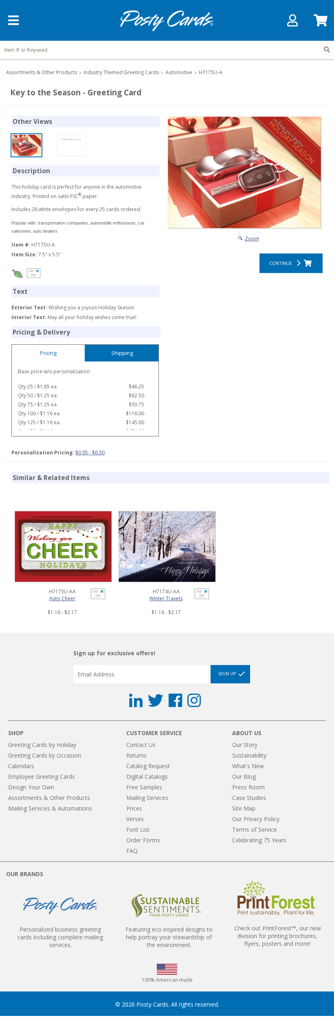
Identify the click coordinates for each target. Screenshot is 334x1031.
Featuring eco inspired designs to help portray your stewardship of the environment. (169, 937)
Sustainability (249, 755)
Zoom (252, 238)
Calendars (21, 766)
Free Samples (144, 787)
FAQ (132, 851)
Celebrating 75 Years (259, 840)
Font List (137, 829)
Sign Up (227, 674)
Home (167, 21)
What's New (248, 766)
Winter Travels (165, 598)
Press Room (248, 787)
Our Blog (244, 776)
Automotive (178, 72)
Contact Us (141, 745)
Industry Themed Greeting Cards (121, 72)
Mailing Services (147, 798)
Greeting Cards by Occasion (44, 755)
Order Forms (143, 840)
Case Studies (249, 798)
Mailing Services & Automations (50, 808)
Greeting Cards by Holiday (42, 745)
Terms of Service (254, 829)
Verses (135, 819)
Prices (134, 808)
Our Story (244, 745)
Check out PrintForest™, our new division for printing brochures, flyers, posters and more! (277, 935)
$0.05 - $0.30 (90, 452)
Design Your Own (31, 787)
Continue (281, 263)
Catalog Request (148, 766)
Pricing (48, 353)
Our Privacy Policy (255, 819)
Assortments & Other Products (41, 72)
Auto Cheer (62, 598)
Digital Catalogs (147, 776)
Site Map (243, 808)
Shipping (122, 353)
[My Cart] (320, 23)
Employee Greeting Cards (41, 776)
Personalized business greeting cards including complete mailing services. (60, 937)
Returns (136, 755)
